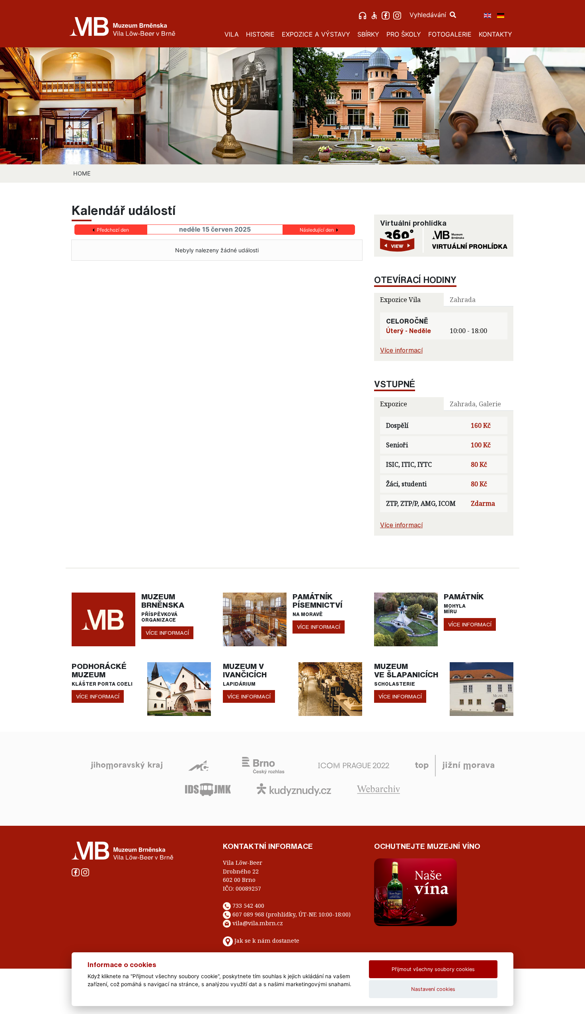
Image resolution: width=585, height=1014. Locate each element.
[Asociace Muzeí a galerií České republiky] (198, 765)
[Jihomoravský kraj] (126, 765)
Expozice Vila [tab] (400, 299)
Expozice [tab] (393, 404)
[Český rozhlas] (263, 765)
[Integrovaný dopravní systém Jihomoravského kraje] (208, 789)
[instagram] (398, 15)
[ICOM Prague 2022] (353, 765)
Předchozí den (113, 230)
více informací (167, 633)
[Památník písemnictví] (255, 619)
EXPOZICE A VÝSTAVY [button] (316, 34)
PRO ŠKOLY (403, 34)
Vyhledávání (429, 15)
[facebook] (387, 15)
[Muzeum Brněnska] (103, 619)
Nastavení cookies (433, 989)
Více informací (401, 350)
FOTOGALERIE (450, 34)
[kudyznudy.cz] (294, 789)
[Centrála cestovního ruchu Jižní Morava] (454, 765)
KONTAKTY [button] (495, 34)
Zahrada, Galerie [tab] (475, 404)
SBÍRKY (368, 34)
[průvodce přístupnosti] (375, 15)
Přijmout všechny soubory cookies (433, 969)
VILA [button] (231, 34)
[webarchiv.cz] (378, 789)
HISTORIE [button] (260, 34)
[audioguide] (364, 15)
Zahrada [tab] (463, 299)
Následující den (317, 230)
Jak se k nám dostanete (266, 940)
